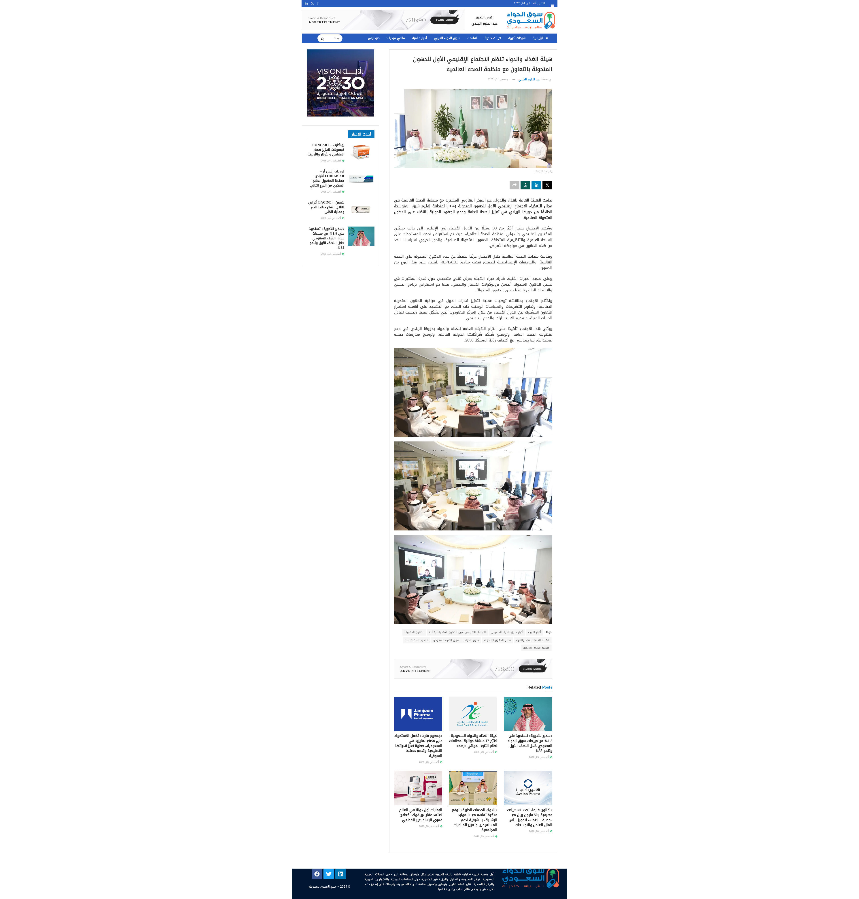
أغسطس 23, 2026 (539, 757)
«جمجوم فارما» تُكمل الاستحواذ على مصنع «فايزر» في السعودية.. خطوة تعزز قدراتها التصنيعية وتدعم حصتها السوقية (418, 745)
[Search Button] (321, 39)
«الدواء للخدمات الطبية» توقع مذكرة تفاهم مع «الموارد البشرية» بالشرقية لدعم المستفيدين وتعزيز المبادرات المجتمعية (474, 819)
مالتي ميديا (397, 38)
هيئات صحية (493, 38)
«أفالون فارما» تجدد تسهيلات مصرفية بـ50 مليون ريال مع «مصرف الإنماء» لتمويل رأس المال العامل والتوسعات (529, 817)
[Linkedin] (340, 873)
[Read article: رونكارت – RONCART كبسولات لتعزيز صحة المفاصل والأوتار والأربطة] (361, 152)
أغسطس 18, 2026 (429, 826)
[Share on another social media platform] (514, 185)
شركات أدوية (516, 38)
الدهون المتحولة (414, 632)
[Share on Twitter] (547, 185)
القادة (474, 38)
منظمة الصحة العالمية (536, 647)
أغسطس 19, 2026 (484, 836)
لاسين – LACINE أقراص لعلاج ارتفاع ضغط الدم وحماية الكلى (326, 207)
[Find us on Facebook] (318, 3)
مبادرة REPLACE (417, 640)
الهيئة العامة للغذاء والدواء (532, 640)
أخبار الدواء (534, 632)
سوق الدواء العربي (447, 38)
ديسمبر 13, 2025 (498, 79)
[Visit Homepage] (530, 20)
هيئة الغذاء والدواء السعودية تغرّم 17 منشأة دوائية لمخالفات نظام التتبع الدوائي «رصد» (473, 740)
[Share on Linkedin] (536, 185)
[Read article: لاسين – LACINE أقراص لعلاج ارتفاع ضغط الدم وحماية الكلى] (361, 209)
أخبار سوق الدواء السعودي (507, 632)
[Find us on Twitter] (312, 3)
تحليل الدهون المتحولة (497, 640)
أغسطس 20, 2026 (429, 762)
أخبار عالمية (419, 38)
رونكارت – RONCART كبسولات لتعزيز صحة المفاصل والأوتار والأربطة (326, 149)
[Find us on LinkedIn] (306, 3)
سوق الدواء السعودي (446, 640)
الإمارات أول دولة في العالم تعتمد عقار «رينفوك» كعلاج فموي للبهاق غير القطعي (420, 814)
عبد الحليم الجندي (529, 79)
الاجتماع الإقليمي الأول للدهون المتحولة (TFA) (457, 632)
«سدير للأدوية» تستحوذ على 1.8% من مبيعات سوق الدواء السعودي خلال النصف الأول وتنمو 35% (530, 743)
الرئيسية (538, 38)
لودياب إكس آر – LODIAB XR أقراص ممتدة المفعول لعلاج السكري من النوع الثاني (327, 178)
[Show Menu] (552, 5)
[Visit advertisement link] (383, 20)
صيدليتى (374, 38)
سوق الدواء (472, 640)
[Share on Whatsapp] (525, 185)
